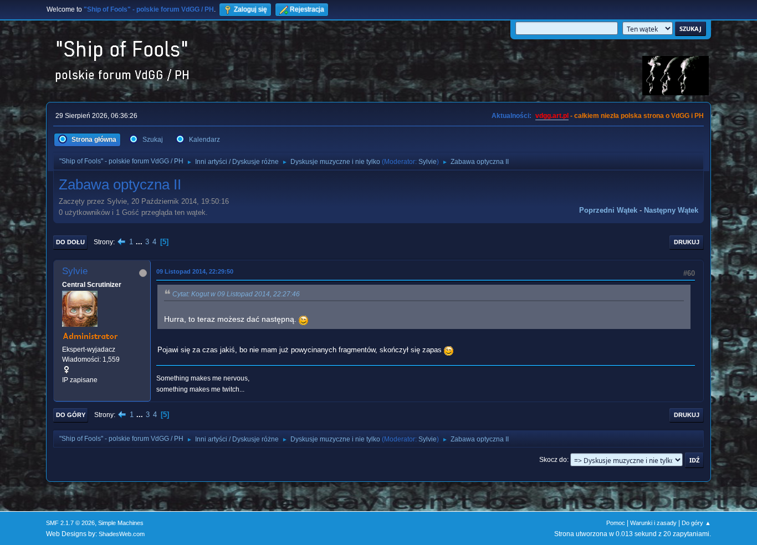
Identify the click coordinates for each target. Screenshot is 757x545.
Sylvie (427, 162)
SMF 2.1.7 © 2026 (70, 523)
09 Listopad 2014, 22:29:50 (194, 271)
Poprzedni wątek (608, 210)
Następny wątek (671, 210)
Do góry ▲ (696, 523)
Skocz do (553, 460)
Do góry (70, 415)
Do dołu (70, 242)
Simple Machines (121, 523)
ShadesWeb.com (122, 534)
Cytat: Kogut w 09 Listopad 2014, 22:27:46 (236, 294)
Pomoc (615, 523)
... (140, 242)
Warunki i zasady (653, 523)
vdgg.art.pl (552, 116)
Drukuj (686, 242)
